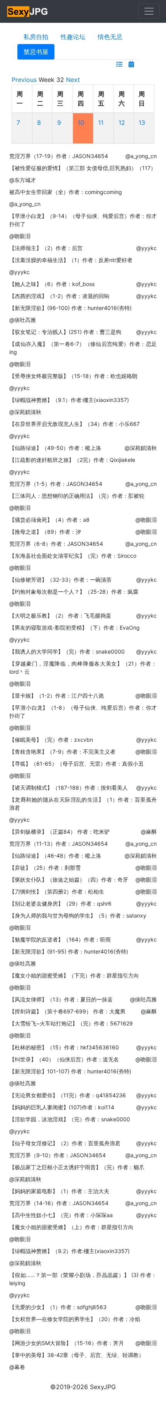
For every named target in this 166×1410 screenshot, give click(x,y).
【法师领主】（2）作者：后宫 (46, 248)
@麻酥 (149, 831)
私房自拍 (36, 37)
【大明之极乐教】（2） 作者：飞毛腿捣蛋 (60, 615)
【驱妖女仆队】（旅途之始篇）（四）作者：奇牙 (68, 879)
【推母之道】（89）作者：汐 (45, 531)
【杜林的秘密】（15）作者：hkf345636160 (64, 1047)
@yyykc (146, 248)
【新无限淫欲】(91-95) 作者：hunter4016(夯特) (68, 951)
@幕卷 (17, 1367)
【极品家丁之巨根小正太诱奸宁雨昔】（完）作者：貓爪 (76, 1167)
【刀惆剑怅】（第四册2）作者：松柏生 (56, 891)
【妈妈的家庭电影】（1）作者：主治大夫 (59, 1191)
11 (100, 122)
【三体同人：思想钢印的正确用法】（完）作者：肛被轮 (76, 495)
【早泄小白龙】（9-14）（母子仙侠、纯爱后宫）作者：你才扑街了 (83, 220)
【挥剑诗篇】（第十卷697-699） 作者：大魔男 (67, 1011)
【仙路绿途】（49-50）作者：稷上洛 (55, 447)
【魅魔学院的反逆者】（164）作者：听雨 (60, 939)
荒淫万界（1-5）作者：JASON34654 (55, 483)
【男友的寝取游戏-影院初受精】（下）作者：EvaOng (74, 627)
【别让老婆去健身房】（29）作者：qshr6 (60, 903)
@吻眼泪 (19, 236)
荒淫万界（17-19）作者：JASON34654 (58, 156)
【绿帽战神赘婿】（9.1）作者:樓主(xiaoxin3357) (69, 400)
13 (142, 122)
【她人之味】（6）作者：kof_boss (52, 284)
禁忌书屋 (36, 52)
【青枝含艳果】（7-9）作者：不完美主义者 (62, 751)
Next (73, 79)
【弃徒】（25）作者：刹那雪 (45, 867)
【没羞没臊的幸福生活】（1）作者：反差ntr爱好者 (70, 260)
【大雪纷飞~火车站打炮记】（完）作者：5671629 (71, 1023)
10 (81, 122)
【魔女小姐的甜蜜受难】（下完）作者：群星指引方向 (74, 975)
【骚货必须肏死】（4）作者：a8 (49, 519)
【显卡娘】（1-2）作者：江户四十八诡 (56, 695)
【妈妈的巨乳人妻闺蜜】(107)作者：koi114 (61, 1107)
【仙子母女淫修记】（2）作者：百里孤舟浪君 (64, 1143)
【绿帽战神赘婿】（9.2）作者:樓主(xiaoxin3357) (69, 1251)
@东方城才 (22, 180)
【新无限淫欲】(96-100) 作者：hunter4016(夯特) (70, 308)
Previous (24, 79)
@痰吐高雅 (22, 320)
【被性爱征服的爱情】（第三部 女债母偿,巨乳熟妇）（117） (82, 168)
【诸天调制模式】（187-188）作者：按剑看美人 (68, 787)
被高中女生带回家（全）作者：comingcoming (65, 192)
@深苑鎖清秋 (25, 412)
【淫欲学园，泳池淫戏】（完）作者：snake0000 (69, 1119)
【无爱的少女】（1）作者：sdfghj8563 (58, 1307)
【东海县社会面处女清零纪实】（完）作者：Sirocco (72, 555)
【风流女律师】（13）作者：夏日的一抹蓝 (61, 999)
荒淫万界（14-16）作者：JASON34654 (58, 1203)
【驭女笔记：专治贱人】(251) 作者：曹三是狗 (65, 332)
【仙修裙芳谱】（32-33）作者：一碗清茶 (60, 579)
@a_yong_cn (141, 156)
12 (122, 122)
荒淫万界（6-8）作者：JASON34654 (56, 543)
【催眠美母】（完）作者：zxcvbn (51, 739)
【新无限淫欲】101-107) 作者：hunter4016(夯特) (70, 1071)
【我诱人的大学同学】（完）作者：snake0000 (67, 651)
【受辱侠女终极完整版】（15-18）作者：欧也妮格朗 (73, 376)
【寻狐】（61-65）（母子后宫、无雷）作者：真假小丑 (76, 763)
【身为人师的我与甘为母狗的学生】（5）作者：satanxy (77, 915)
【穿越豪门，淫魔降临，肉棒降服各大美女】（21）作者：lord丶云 (83, 667)
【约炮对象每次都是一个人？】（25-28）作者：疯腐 (73, 591)
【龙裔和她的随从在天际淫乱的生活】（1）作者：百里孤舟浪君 (83, 803)
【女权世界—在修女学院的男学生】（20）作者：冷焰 (74, 1319)
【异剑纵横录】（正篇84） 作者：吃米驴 (59, 831)
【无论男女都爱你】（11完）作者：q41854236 (67, 1095)
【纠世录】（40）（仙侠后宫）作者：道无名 (64, 1059)
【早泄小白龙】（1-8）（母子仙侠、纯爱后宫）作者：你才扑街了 (83, 711)
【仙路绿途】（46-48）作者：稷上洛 (55, 855)
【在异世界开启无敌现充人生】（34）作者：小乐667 (74, 424)
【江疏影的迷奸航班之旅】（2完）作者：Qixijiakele (72, 459)
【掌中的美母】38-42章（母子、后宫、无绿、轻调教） (76, 1355)
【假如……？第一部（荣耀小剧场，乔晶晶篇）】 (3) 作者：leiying (83, 1279)
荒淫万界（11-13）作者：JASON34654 (58, 843)
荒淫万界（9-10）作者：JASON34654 (57, 1155)
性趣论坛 (73, 37)
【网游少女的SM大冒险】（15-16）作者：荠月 (66, 1343)
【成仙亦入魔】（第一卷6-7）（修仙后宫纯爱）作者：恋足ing (83, 348)
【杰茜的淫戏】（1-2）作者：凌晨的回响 (59, 296)
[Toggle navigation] (149, 11)
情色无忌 (110, 37)
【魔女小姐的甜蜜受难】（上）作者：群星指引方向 (71, 1227)
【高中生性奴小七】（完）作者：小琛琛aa (61, 1215)
